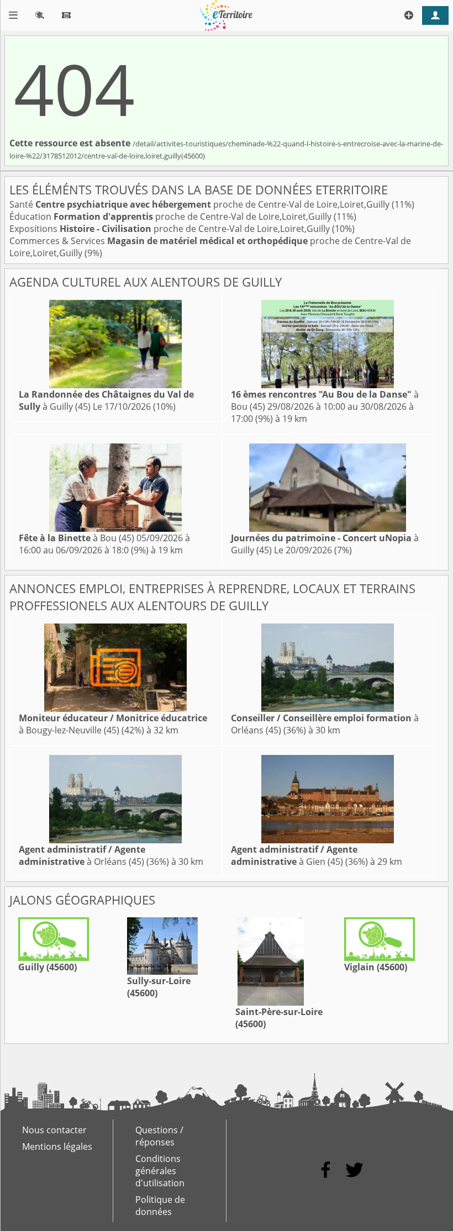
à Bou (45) (76, 538)
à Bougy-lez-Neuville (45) (113, 724)
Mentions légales (57, 1146)
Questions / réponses (159, 1136)
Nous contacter (54, 1130)
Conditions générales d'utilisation (160, 1171)
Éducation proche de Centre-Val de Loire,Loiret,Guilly (171, 216)
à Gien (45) (294, 855)
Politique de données (160, 1205)
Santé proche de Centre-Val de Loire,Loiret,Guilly (200, 204)
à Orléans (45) (82, 855)
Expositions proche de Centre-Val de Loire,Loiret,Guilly (170, 229)
